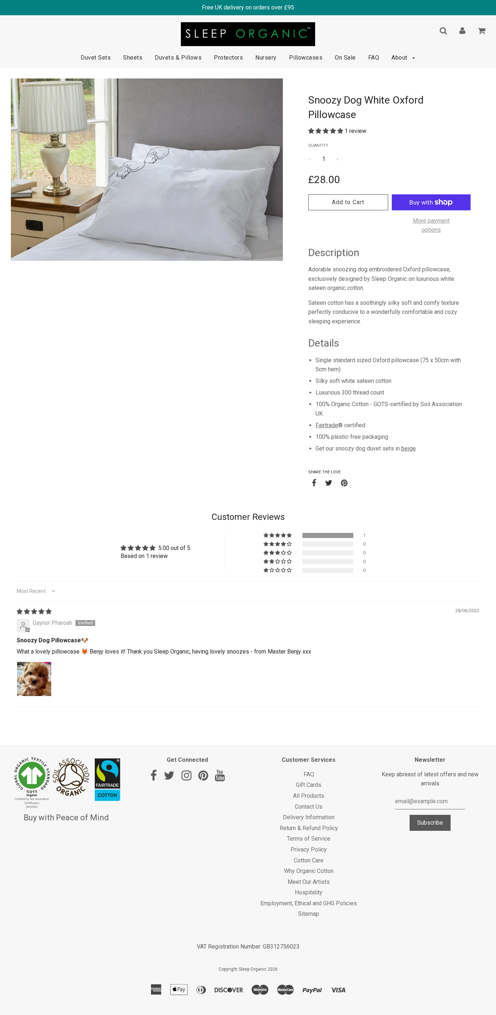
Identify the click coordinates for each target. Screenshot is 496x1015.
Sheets (132, 57)
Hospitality (308, 892)
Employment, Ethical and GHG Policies (308, 903)
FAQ (373, 57)
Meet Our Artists (309, 881)
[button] (326, 131)
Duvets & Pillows (178, 57)
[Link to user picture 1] (34, 679)
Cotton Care (309, 860)
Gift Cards (308, 784)
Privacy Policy (308, 849)
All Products (308, 795)
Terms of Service (308, 838)
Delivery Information (308, 817)
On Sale (345, 57)
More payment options (431, 225)
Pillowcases (306, 57)
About (400, 57)
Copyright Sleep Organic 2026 (248, 969)
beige (408, 448)
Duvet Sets (96, 57)
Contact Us (308, 806)
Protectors (228, 57)
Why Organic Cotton (309, 871)
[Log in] (462, 30)
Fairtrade (327, 425)
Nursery (266, 57)
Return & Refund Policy (309, 828)
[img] (34, 611)
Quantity (318, 145)
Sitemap (308, 913)
